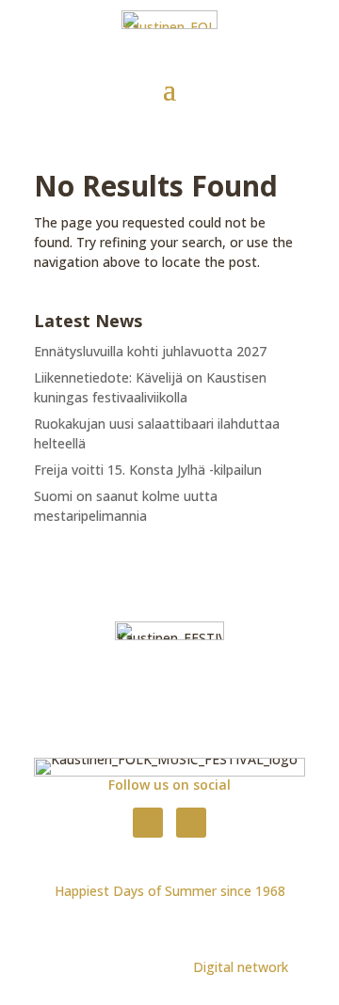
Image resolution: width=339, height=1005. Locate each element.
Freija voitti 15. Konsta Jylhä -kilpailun (148, 470)
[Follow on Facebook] (148, 823)
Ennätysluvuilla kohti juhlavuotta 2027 (150, 351)
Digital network (240, 967)
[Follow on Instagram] (191, 823)
